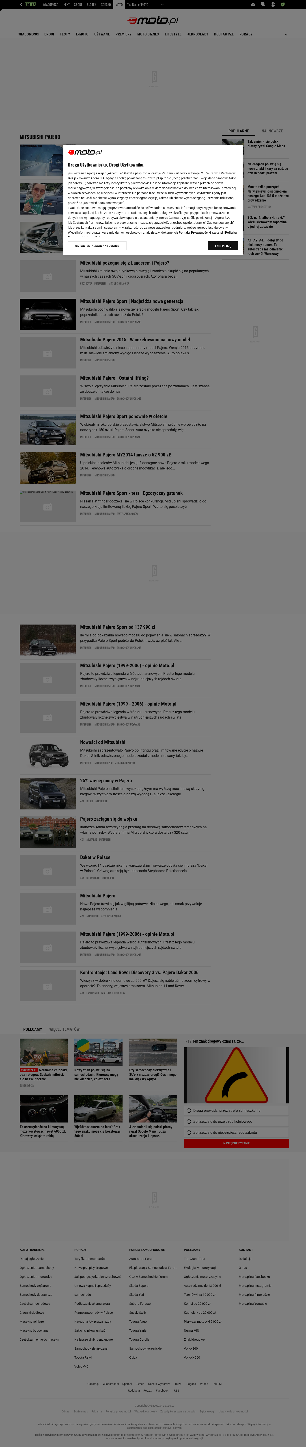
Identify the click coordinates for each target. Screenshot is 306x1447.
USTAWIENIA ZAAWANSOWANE (97, 246)
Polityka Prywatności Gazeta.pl (201, 232)
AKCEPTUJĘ (223, 246)
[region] (153, 200)
